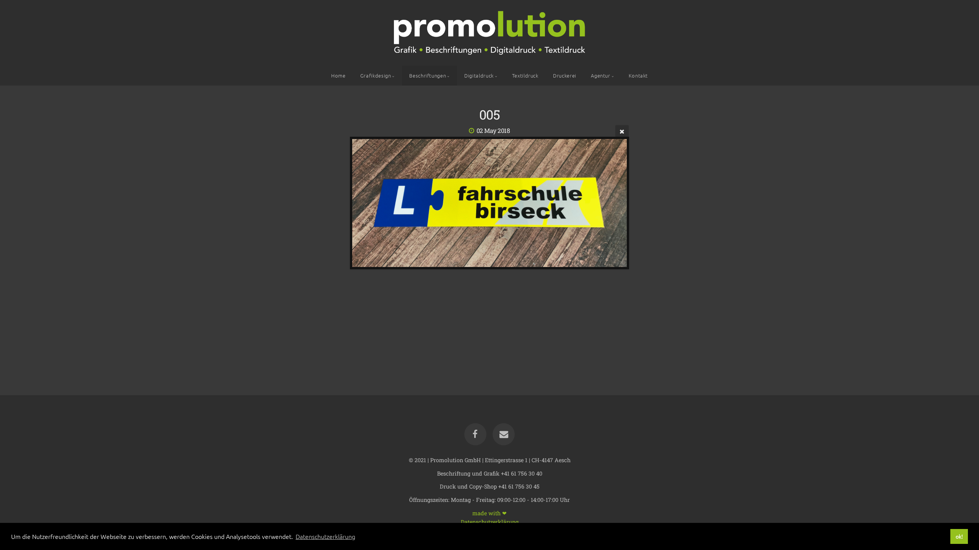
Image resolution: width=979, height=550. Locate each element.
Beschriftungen (427, 75)
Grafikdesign (375, 75)
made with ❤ (489, 512)
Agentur (600, 75)
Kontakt (638, 75)
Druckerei (564, 75)
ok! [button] (959, 536)
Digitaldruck (479, 75)
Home (338, 75)
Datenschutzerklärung (490, 521)
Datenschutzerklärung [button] (325, 536)
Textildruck (525, 75)
